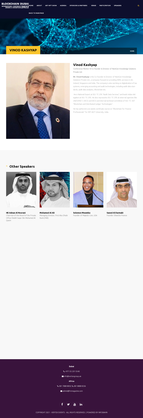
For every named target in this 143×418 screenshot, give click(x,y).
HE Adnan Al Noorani (16, 213)
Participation (105, 5)
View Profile (26, 205)
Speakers (118, 5)
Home (31, 5)
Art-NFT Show (51, 5)
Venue (93, 5)
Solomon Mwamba (81, 213)
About (39, 5)
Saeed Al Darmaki (115, 213)
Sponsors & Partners (79, 5)
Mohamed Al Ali (47, 213)
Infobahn (103, 412)
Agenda (63, 5)
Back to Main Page (36, 13)
